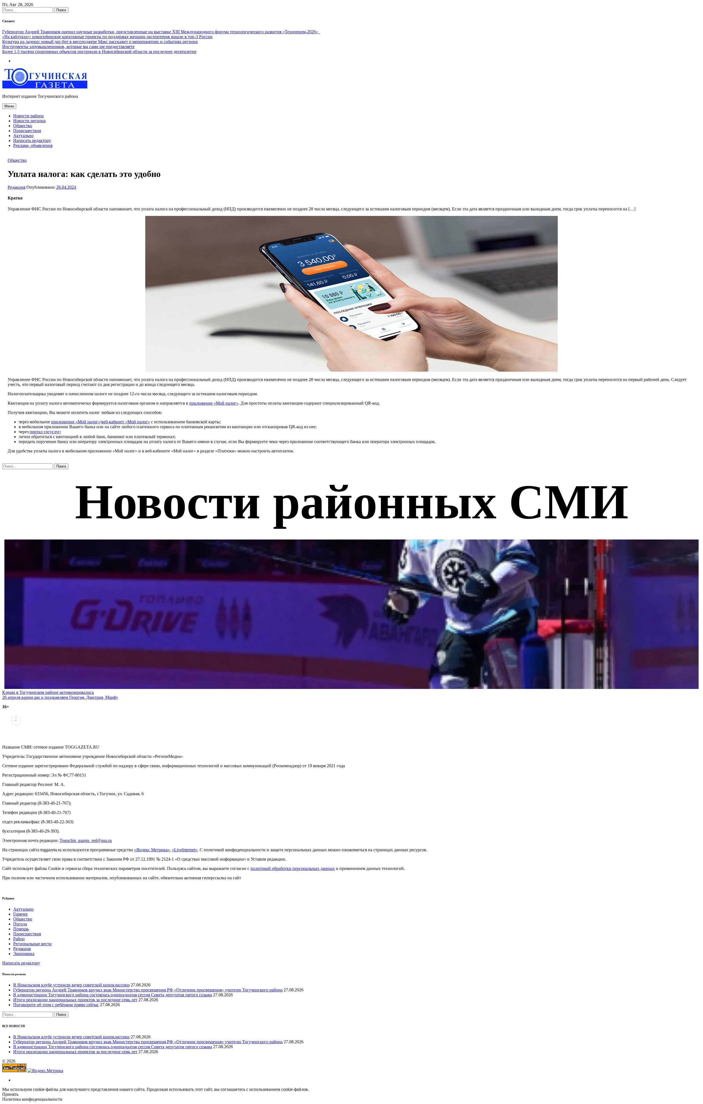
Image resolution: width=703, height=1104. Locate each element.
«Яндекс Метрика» (152, 849)
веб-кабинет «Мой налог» (125, 421)
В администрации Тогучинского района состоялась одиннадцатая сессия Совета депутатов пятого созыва (112, 994)
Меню (9, 106)
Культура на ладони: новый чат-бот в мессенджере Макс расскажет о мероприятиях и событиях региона (100, 41)
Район (19, 938)
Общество (22, 125)
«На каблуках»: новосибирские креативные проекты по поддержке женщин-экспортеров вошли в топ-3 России (107, 36)
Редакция (16, 187)
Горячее (20, 914)
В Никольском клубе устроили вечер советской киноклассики (71, 985)
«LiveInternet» (184, 849)
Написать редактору (32, 140)
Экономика (23, 953)
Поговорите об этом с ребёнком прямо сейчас (56, 1004)
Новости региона (29, 120)
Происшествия (27, 130)
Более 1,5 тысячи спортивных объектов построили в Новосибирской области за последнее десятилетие (99, 51)
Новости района (28, 115)
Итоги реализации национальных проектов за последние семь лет (75, 999)
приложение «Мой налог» (213, 403)
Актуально (23, 135)
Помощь (21, 929)
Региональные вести (32, 943)
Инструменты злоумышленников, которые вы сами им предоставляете (68, 46)
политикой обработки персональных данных (292, 868)
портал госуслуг (45, 431)
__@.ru (86, 840)
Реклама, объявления (32, 145)
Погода (20, 924)
